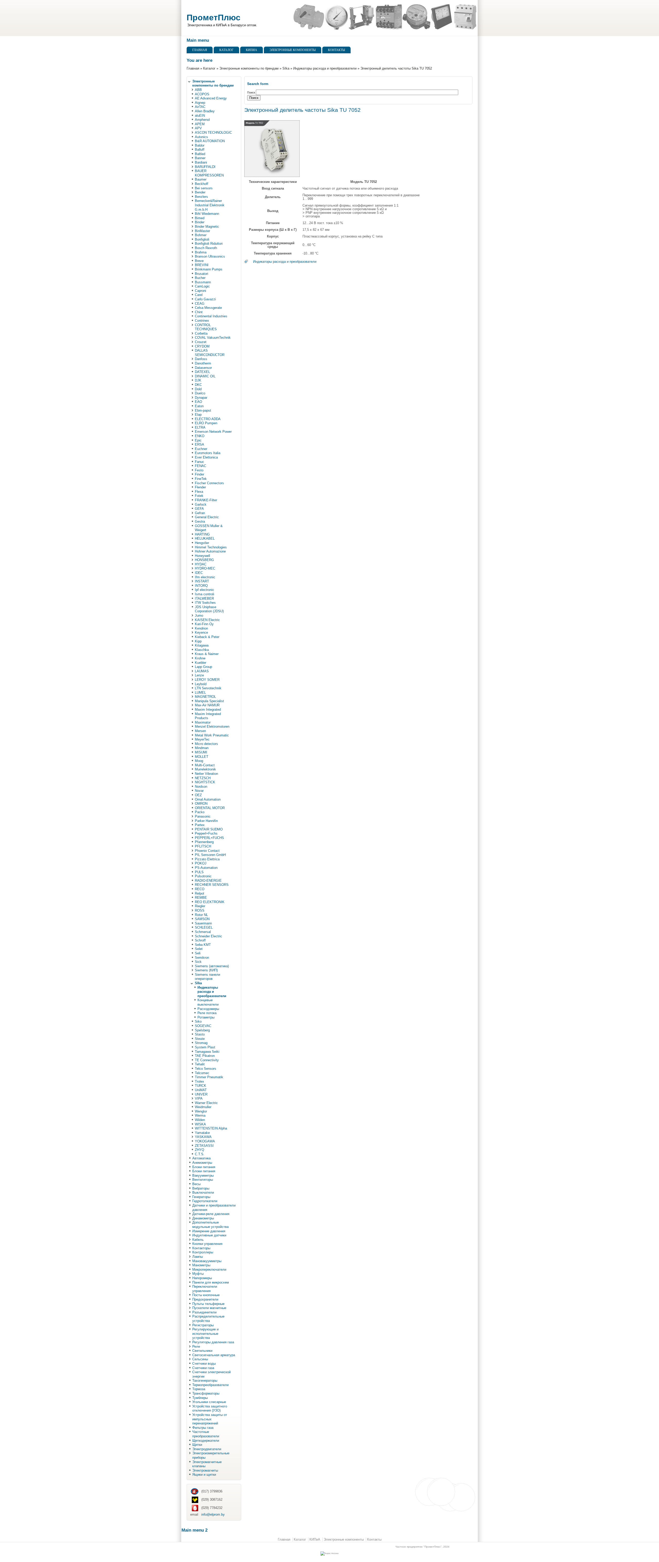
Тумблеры (200, 1398)
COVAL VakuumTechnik (213, 337)
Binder (199, 222)
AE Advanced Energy (211, 98)
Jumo (199, 615)
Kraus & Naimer (207, 654)
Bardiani (201, 162)
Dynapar (201, 398)
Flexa (199, 492)
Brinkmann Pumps (208, 269)
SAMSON (202, 919)
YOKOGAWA (205, 1141)
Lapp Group (203, 667)
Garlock (200, 504)
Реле (196, 1346)
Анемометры (202, 1163)
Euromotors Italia (207, 453)
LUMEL (200, 692)
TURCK (200, 1086)
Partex (200, 825)
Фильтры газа (202, 1428)
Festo (199, 470)
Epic (198, 440)
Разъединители (204, 1312)
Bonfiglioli (202, 239)
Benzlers (201, 197)
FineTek (201, 479)
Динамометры (203, 1218)
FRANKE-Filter (206, 500)
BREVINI (202, 265)
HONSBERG (204, 560)
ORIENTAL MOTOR (210, 808)
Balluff (199, 149)
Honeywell (202, 556)
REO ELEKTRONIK (209, 902)
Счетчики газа (203, 1368)
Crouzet (200, 342)
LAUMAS (202, 671)
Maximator (203, 722)
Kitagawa (202, 645)
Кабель (198, 1240)
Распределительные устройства (208, 1318)
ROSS (199, 910)
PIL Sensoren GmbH (210, 855)
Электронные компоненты (293, 50)
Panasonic (203, 816)
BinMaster (202, 231)
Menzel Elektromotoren (212, 726)
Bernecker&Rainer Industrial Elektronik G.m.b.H (209, 205)
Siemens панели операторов (207, 977)
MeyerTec (202, 739)
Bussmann (203, 282)
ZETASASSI (204, 1146)
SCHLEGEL (204, 927)
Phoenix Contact (207, 851)
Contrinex (202, 320)
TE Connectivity (207, 1060)
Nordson (201, 786)
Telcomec (202, 1073)
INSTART (202, 581)
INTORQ (201, 586)
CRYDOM (202, 346)
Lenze (199, 675)
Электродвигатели (206, 1449)
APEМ (200, 124)
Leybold (200, 684)
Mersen (200, 731)
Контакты (336, 50)
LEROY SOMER (207, 680)
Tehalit (200, 1064)
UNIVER (201, 1094)
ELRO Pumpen (206, 423)
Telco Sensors (205, 1069)
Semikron (202, 958)
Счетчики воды (204, 1363)
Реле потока (206, 1013)
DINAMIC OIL (205, 376)
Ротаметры (205, 1017)
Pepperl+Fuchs (206, 833)
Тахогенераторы (204, 1380)
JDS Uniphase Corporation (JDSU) (209, 609)
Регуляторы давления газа (213, 1342)
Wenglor (201, 1111)
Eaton (199, 406)
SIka (285, 68)
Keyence (201, 632)
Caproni (200, 291)
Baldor (199, 145)
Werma (200, 1115)
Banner (200, 158)
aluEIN (200, 115)
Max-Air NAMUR (207, 705)
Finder (199, 474)
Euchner (201, 449)
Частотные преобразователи (205, 1434)
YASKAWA (203, 1137)
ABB (198, 90)
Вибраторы (200, 1188)
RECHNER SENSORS (212, 885)
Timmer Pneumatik (209, 1077)
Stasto (200, 1034)
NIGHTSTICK (205, 782)
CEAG (199, 303)
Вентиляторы (202, 1180)
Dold (198, 389)
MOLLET (201, 757)
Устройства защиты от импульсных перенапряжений (209, 1419)
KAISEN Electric (207, 620)
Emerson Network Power (213, 432)
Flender (200, 487)
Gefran (200, 513)
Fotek (199, 496)
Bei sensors (204, 188)
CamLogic (202, 286)
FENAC (200, 466)
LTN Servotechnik (208, 688)
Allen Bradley (205, 111)
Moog (199, 761)
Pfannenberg (204, 842)
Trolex (199, 1081)
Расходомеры (208, 1009)
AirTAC (200, 107)
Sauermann (203, 923)
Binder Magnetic (207, 226)
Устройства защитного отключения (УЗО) (209, 1408)
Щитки (197, 1445)
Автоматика (201, 1158)
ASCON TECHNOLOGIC (213, 132)
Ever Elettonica (206, 457)
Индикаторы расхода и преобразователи (325, 68)
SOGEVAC (203, 1026)
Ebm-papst (203, 410)
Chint (199, 312)
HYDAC (200, 564)
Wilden (200, 1120)
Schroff (200, 940)
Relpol (199, 893)
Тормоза (198, 1389)
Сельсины (200, 1359)
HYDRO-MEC (205, 568)
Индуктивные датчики (209, 1235)
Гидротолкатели (204, 1201)
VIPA (199, 1098)
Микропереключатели (209, 1269)
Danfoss (201, 359)
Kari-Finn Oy (204, 624)
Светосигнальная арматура (213, 1355)
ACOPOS (202, 94)
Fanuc (199, 462)
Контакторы (201, 1248)
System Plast (205, 1047)
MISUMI (201, 752)
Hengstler (202, 543)
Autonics (201, 137)
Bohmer (200, 235)
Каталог (226, 50)
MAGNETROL (205, 697)
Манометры (201, 1265)
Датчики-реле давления (210, 1214)
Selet (199, 949)
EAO (198, 402)
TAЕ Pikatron (205, 1056)
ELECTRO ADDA (208, 419)
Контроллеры (202, 1252)
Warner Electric (206, 1103)
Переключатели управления (204, 1289)
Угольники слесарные (209, 1402)
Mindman (202, 748)
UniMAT (201, 1090)
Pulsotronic (203, 876)
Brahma (200, 252)
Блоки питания (203, 1167)
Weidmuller (203, 1107)
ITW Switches (205, 603)
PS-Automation (206, 868)
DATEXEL (202, 372)
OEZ (198, 795)
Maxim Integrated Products (208, 716)
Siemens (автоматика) (212, 966)
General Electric (207, 517)
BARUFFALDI (205, 167)
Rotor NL (201, 915)
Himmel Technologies (211, 547)
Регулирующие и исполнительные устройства (205, 1333)
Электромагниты (205, 1470)
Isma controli (204, 594)
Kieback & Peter (207, 637)
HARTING (202, 534)
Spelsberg (202, 1030)
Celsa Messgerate (208, 308)
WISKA (200, 1124)
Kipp (198, 641)
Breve (199, 261)
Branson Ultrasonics (210, 256)
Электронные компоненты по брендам (249, 68)
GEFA (199, 509)
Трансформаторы (205, 1393)
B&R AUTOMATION (210, 141)
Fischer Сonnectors (209, 483)
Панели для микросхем (210, 1282)
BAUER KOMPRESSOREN (209, 173)
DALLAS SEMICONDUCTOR (209, 353)
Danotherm (203, 363)
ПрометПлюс (213, 17)
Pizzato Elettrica (207, 859)
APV (198, 128)
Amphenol (202, 120)
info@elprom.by (213, 1514)
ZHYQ (199, 1150)
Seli (198, 953)
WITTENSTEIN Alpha (211, 1128)
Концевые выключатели (208, 1002)
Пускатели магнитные (209, 1308)
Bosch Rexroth (206, 248)
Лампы (197, 1257)
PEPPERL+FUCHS (209, 838)
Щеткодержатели (205, 1440)
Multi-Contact (205, 765)
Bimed (199, 218)
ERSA (199, 444)
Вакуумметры (203, 1175)
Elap (198, 415)
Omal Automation (208, 799)
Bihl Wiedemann (207, 214)
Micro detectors (206, 744)
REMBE (201, 897)
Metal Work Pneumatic (212, 735)
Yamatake (202, 1133)
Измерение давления (208, 1231)
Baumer (200, 179)
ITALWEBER (204, 598)
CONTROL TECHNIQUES (206, 327)
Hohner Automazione (210, 551)
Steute (200, 1039)
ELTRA (200, 427)
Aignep (200, 103)
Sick (198, 962)
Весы (196, 1184)
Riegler (200, 906)
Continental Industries (211, 316)
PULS (199, 872)
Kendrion (201, 628)
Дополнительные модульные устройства (210, 1224)
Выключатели (203, 1192)
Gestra (200, 521)
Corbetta (201, 333)
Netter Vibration (206, 774)
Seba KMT (203, 945)
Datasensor (203, 368)
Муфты (198, 1274)
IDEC (199, 573)
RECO (199, 889)
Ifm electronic (205, 577)
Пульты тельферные (208, 1304)
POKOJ (200, 863)
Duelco (200, 393)
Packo (199, 812)
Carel (199, 295)
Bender (200, 192)
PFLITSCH (203, 846)
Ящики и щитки (204, 1474)
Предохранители (205, 1299)
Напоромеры (202, 1278)
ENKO (199, 436)
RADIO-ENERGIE (208, 880)
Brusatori (201, 274)
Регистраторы (203, 1325)
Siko (198, 1021)
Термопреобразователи (210, 1385)
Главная (199, 50)
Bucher (200, 278)
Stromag (201, 1043)
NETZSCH (203, 778)
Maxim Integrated (208, 709)
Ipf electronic (204, 590)
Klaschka (202, 650)
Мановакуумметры (206, 1261)
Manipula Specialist (209, 701)
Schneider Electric (208, 936)
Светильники (202, 1351)
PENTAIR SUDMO (209, 829)
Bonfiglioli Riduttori (209, 243)
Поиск (251, 92)
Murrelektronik (205, 769)
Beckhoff (201, 184)
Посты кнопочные (206, 1295)
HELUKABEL (205, 538)
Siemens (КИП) (206, 970)
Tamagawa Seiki (207, 1052)
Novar (199, 791)
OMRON (201, 803)
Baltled (200, 154)
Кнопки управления (207, 1244)
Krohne (200, 658)
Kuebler (200, 663)
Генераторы (201, 1197)
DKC (198, 385)
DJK (198, 380)
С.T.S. (199, 1154)
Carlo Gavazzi (205, 299)
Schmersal (203, 932)
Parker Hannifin (206, 821)
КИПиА (251, 50)
